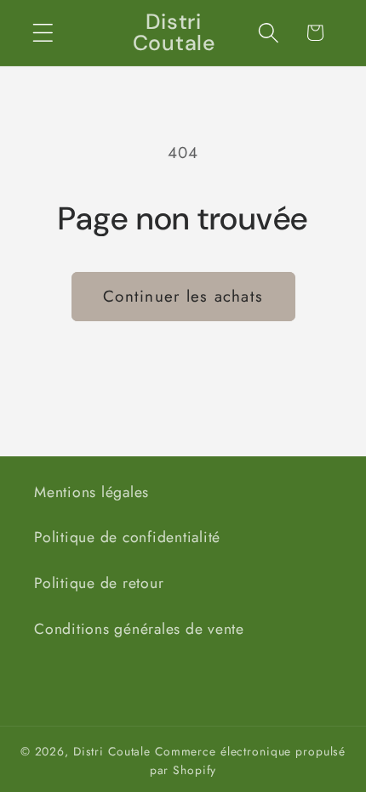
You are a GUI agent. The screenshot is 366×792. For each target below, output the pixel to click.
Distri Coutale (112, 751)
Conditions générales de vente (139, 629)
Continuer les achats (183, 296)
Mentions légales (91, 492)
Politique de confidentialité (127, 537)
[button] (43, 32)
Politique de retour (98, 583)
